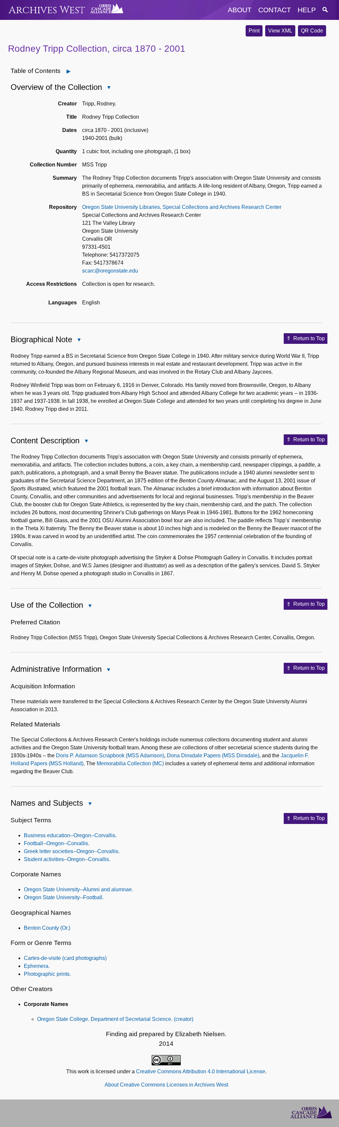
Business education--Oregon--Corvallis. (70, 835)
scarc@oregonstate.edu (110, 271)
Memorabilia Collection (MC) (130, 763)
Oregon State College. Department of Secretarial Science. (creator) (115, 1019)
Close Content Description (86, 441)
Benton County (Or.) (47, 928)
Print (254, 30)
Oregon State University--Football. (64, 897)
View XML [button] (280, 30)
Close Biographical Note (79, 340)
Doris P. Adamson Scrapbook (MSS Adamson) (110, 755)
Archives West (47, 10)
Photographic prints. (47, 974)
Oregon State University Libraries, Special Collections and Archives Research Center (181, 207)
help (307, 10)
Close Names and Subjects (90, 804)
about (240, 10)
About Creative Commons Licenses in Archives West (166, 1085)
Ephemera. (37, 966)
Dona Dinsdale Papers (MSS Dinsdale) (213, 755)
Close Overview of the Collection (109, 88)
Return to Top (309, 338)
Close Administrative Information (108, 670)
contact (274, 10)
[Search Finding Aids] (325, 10)
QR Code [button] (312, 30)
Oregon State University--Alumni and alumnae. (78, 889)
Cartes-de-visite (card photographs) (65, 958)
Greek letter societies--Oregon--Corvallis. (72, 851)
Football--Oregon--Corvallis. (56, 843)
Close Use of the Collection (90, 606)
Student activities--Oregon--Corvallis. (67, 859)
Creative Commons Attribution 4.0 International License (200, 1071)
